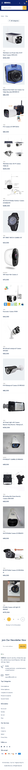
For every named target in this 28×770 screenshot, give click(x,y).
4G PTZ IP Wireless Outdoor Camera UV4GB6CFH (13, 202)
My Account (3, 708)
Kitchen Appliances (5, 689)
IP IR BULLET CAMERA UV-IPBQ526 (13, 459)
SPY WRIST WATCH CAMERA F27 (12, 238)
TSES (4, 51)
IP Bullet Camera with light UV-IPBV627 (12, 608)
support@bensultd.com (10, 677)
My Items (3, 712)
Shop (2, 718)
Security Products (5, 699)
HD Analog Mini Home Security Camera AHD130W (12, 497)
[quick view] (23, 27)
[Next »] (23, 619)
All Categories (15, 21)
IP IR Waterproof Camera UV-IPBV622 (13, 385)
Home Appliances (5, 686)
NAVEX (5, 457)
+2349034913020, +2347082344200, (15, 668)
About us (3, 728)
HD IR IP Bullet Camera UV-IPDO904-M (13, 571)
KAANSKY (5, 272)
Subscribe (22, 646)
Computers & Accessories (7, 692)
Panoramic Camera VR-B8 (10, 311)
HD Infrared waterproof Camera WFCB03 (12, 350)
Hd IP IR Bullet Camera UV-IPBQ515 (13, 533)
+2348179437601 (9, 670)
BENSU (7, 2)
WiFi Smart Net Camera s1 (10, 274)
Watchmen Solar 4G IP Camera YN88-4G (12, 165)
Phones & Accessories (6, 695)
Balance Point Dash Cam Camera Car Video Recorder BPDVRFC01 (13, 91)
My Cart (3, 715)
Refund (2, 734)
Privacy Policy (4, 737)
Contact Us (3, 731)
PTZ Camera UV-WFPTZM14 (11, 127)
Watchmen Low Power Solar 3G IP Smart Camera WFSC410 (12, 54)
